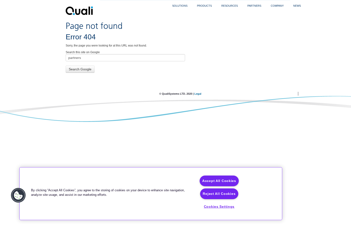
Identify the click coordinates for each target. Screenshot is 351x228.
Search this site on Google (83, 52)
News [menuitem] (297, 5)
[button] (18, 195)
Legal (197, 93)
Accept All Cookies (219, 181)
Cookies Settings (219, 206)
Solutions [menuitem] (179, 5)
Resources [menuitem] (229, 5)
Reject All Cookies (219, 194)
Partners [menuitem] (254, 5)
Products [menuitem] (204, 5)
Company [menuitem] (277, 5)
